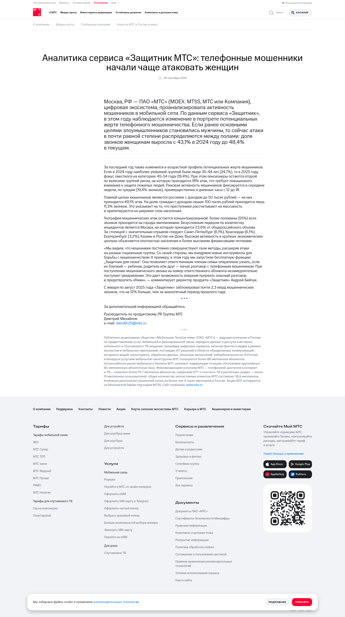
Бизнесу (64, 3)
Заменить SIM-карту (118, 530)
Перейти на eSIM (115, 537)
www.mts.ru (194, 385)
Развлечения (184, 435)
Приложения (183, 478)
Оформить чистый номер (121, 508)
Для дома (110, 546)
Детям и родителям (188, 449)
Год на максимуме (45, 508)
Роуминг (110, 480)
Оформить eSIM (115, 494)
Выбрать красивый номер (122, 515)
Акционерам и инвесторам (231, 409)
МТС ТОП (39, 457)
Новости (104, 409)
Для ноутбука (113, 441)
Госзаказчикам (81, 3)
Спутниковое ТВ (115, 553)
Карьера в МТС (195, 409)
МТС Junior (40, 464)
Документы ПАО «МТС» (191, 511)
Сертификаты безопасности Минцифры (202, 518)
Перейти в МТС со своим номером (127, 487)
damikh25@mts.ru (131, 323)
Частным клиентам (44, 3)
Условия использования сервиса (197, 573)
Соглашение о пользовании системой (200, 554)
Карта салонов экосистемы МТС (154, 409)
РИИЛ (37, 485)
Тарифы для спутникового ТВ (52, 501)
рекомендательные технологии (116, 602)
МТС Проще (41, 478)
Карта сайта (183, 580)
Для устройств (114, 426)
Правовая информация (191, 526)
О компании (101, 3)
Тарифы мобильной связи (50, 435)
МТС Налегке (42, 492)
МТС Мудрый (42, 471)
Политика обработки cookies (194, 547)
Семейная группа (187, 464)
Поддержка (64, 409)
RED (35, 442)
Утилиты (181, 471)
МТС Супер (40, 449)
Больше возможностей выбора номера (131, 523)
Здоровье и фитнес (188, 457)
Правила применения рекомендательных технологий (203, 563)
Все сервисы (184, 485)
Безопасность (184, 442)
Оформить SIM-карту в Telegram (126, 501)
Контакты (86, 409)
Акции (120, 409)
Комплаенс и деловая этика (194, 533)
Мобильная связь (115, 472)
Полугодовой (42, 515)
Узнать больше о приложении (283, 454)
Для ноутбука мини (117, 434)
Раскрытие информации (192, 540)
